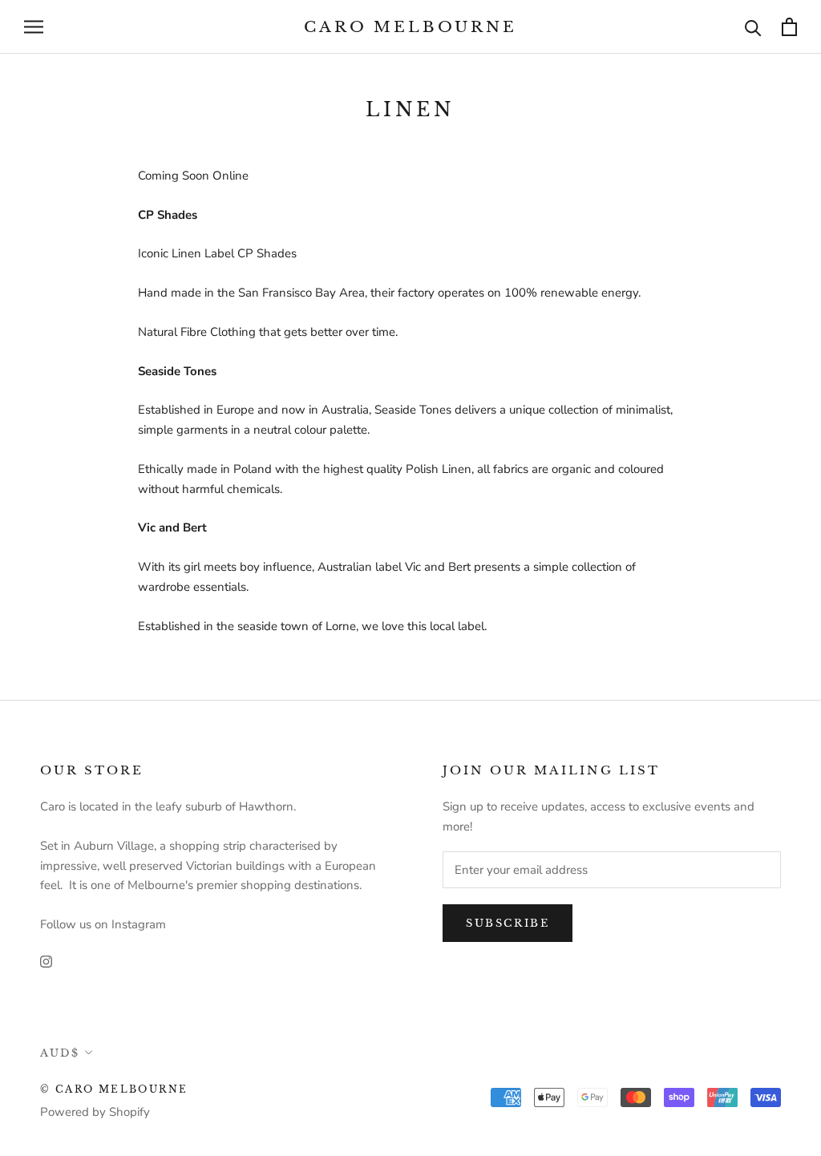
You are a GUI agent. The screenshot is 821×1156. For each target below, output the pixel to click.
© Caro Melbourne (114, 1089)
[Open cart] (789, 27)
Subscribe (507, 923)
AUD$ (59, 1053)
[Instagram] (46, 961)
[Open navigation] (33, 27)
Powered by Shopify (95, 1112)
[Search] (753, 26)
